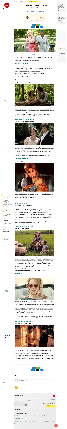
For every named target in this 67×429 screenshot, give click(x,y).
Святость (39, 415)
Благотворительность (7, 204)
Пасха (21, 415)
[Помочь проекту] (56, 425)
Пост (28, 415)
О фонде (29, 400)
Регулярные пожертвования (32, 421)
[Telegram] (5, 336)
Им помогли (30, 404)
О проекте (30, 422)
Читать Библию (6, 241)
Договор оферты (24, 421)
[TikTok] (5, 338)
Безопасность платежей (18, 422)
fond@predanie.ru (53, 399)
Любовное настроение (23, 321)
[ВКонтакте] (4, 336)
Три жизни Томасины (22, 159)
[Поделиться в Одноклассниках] (37, 25)
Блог (4, 229)
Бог (36, 415)
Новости (29, 401)
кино (27, 11)
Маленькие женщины (22, 80)
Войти (5, 100)
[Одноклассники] (8, 338)
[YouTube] (9, 336)
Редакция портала (35, 7)
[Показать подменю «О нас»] (1, 195)
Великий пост (25, 415)
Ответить (19, 390)
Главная (4, 193)
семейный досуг (41, 11)
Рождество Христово (17, 415)
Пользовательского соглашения (51, 423)
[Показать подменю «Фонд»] (1, 204)
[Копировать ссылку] (41, 25)
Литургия (34, 415)
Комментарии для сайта (50, 392)
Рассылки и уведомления (6, 244)
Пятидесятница (16, 418)
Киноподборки (32, 11)
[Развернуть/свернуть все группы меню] (3, 192)
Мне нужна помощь (51, 405)
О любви (42, 415)
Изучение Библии (6, 235)
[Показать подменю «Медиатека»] (1, 220)
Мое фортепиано (21, 203)
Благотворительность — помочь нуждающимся (33, 398)
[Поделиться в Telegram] (35, 25)
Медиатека (5, 220)
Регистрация (6, 101)
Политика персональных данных (19, 423)
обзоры (37, 11)
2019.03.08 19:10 (32, 386)
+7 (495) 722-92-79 (52, 398)
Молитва (31, 415)
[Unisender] (18, 409)
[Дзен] (6, 338)
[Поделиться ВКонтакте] (33, 25)
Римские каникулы (21, 64)
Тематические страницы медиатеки (21, 413)
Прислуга (18, 274)
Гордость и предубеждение (24, 119)
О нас (4, 195)
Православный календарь (6, 232)
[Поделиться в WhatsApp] (39, 25)
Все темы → (21, 418)
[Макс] (7, 336)
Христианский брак (47, 415)
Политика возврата (25, 422)
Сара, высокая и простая (24, 226)
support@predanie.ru (50, 400)
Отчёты (29, 403)
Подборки (35, 8)
